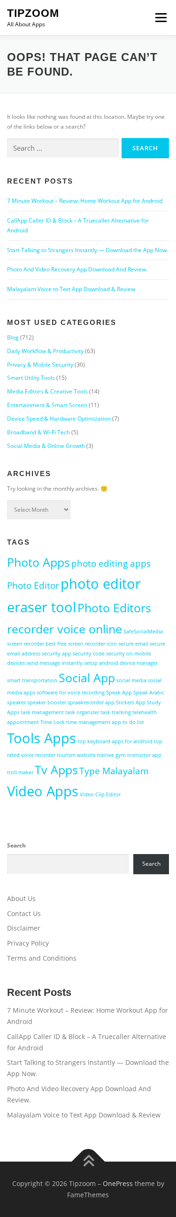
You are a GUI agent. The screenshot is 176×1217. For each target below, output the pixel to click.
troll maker (20, 772)
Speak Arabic (148, 692)
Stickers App (130, 702)
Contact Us (24, 913)
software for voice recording (71, 692)
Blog (13, 337)
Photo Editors (114, 608)
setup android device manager (121, 663)
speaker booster (46, 702)
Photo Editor (33, 585)
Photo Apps (38, 562)
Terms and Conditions (42, 958)
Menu (160, 18)
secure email (133, 643)
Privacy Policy (28, 943)
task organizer (82, 712)
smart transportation (32, 680)
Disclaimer (23, 928)
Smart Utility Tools (31, 378)
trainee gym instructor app (129, 755)
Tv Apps (56, 770)
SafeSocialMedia (143, 631)
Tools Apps (41, 738)
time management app (93, 722)
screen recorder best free (37, 643)
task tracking (115, 712)
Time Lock (52, 722)
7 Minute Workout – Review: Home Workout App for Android (84, 201)
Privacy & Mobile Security (40, 365)
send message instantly (54, 663)
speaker (16, 702)
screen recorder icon (92, 643)
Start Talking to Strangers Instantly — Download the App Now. (87, 250)
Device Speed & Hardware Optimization (59, 419)
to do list (133, 722)
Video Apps (42, 791)
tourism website (76, 755)
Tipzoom (33, 13)
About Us (21, 898)
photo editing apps (111, 563)
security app (56, 653)
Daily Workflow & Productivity (45, 351)
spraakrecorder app (91, 702)
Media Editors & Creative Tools (47, 391)
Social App (87, 678)
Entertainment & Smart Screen (47, 405)
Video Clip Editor (100, 794)
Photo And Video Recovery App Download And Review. (77, 269)
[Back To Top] (88, 1161)
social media (131, 680)
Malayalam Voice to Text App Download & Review (71, 289)
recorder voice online (64, 629)
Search (16, 845)
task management (42, 712)
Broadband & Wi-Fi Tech (38, 432)
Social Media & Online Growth (46, 446)
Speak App (119, 692)
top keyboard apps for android (115, 741)
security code (89, 653)
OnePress (118, 1183)
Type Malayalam (114, 771)
